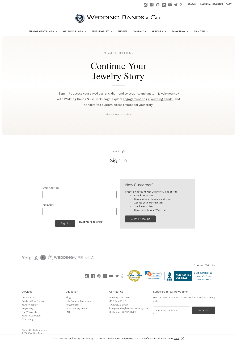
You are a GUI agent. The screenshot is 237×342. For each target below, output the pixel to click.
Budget (122, 31)
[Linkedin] (164, 5)
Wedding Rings (73, 31)
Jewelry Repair (30, 304)
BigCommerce (40, 330)
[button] (153, 275)
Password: (48, 204)
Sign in (204, 4)
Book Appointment (120, 297)
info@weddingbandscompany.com (129, 308)
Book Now (178, 31)
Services (157, 31)
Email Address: (50, 187)
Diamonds (139, 31)
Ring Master (72, 304)
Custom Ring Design (33, 301)
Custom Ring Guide (76, 308)
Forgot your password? (90, 221)
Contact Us (28, 297)
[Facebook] (152, 5)
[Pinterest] (158, 5)
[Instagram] (145, 5)
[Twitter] (176, 5)
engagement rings (136, 99)
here (176, 338)
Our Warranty (29, 312)
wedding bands (162, 99)
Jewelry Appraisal (31, 315)
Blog (68, 297)
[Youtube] (170, 5)
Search (192, 4)
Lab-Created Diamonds (79, 301)
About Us (199, 31)
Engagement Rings (41, 31)
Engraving (27, 308)
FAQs (68, 312)
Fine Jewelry (100, 31)
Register (217, 4)
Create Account (140, 219)
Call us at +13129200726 (122, 312)
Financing (27, 319)
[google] (181, 5)
